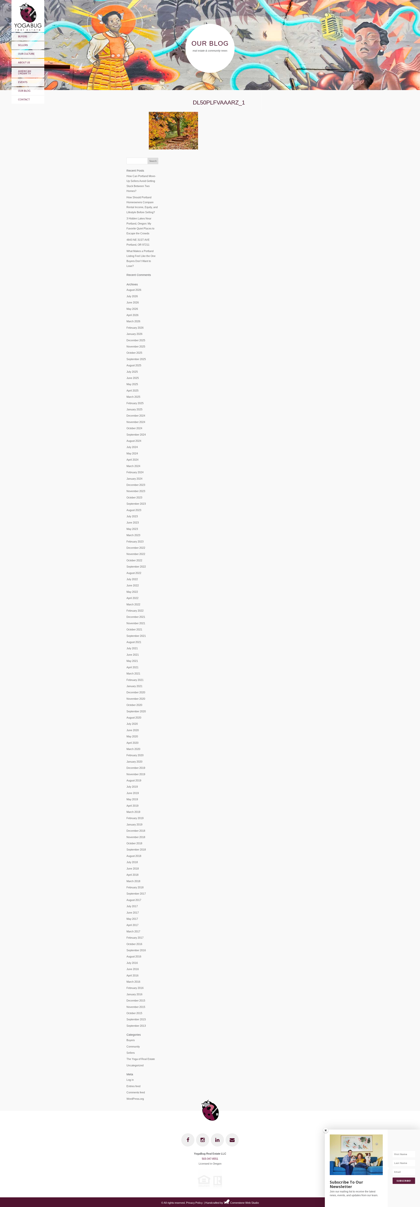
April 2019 (132, 805)
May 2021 (132, 661)
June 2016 (132, 969)
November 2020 (135, 698)
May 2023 (132, 529)
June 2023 (132, 522)
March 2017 (133, 931)
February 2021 (135, 680)
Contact (24, 99)
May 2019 (132, 799)
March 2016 (133, 981)
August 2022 (133, 573)
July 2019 (132, 786)
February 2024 (135, 472)
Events (22, 82)
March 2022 (133, 604)
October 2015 (134, 1013)
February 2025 (135, 403)
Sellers (23, 45)
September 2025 (136, 359)
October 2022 (134, 560)
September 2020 (136, 711)
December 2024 (135, 415)
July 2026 (132, 296)
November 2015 (135, 1007)
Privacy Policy (194, 1202)
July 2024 (132, 447)
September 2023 (136, 503)
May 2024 (132, 453)
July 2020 (132, 723)
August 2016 (133, 956)
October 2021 (134, 629)
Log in (130, 1079)
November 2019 (135, 774)
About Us (24, 62)
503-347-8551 (210, 1158)
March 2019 (133, 812)
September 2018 (136, 849)
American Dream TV (24, 72)
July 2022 (132, 579)
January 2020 (134, 761)
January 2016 (134, 994)
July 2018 (132, 862)
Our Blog (24, 90)
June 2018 (132, 868)
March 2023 (133, 535)
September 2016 (136, 950)
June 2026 (132, 302)
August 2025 (133, 365)
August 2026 (133, 290)
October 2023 (134, 497)
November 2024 (135, 422)
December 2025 (135, 340)
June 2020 (132, 730)
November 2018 (135, 837)
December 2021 (135, 617)
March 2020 (133, 749)
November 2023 (135, 491)
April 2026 (132, 315)
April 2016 (132, 975)
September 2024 (136, 434)
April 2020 (132, 742)
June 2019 (132, 793)
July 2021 (132, 648)
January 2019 (134, 824)
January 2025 (134, 409)
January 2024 (134, 478)
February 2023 (135, 541)
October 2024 (134, 428)
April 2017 (132, 925)
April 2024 (132, 459)
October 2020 (134, 705)
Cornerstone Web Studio (244, 1202)
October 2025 (134, 352)
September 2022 (136, 566)
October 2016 (134, 944)
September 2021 (136, 636)
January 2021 (134, 686)
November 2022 (135, 554)
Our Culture (26, 53)
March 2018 (133, 881)
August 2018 (133, 856)
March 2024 (133, 466)
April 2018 (132, 874)
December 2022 (135, 547)
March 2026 (133, 321)
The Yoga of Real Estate (140, 1059)
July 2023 (132, 516)
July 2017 (132, 906)
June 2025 (132, 378)
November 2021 (135, 623)
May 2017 (132, 918)
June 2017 (132, 912)
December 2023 (135, 485)
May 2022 (132, 591)
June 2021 (132, 654)
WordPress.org (135, 1098)
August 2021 (133, 642)
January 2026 (134, 334)
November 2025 (135, 346)
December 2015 (135, 1000)
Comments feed (135, 1092)
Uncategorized (135, 1065)
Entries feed (133, 1086)
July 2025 (132, 371)
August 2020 (133, 717)
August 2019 (133, 780)
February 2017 (135, 937)
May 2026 (132, 309)
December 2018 (135, 830)
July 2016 (132, 963)
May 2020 (132, 736)
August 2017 (133, 900)
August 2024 (133, 441)
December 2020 (135, 692)
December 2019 (135, 768)
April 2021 (132, 667)
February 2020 (135, 755)
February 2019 (135, 818)
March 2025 (133, 396)
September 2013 (136, 1025)
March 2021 (133, 673)
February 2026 (135, 327)
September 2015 (136, 1019)
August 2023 (133, 510)
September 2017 (136, 893)
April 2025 (132, 390)
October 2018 (134, 843)
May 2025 (132, 384)
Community (133, 1046)
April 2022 (132, 598)
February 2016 (135, 988)
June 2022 (132, 585)
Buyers (22, 36)
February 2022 (135, 610)
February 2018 (135, 887)
